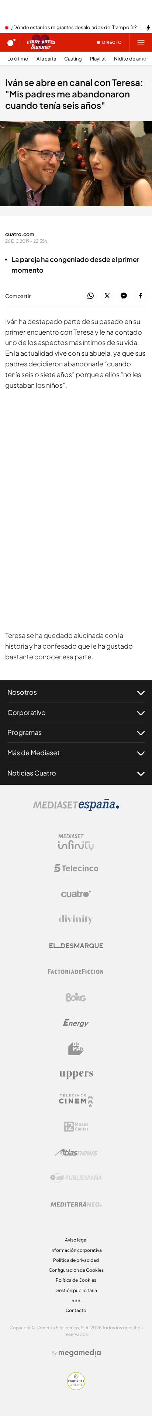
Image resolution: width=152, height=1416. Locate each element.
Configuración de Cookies (76, 1270)
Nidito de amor (131, 58)
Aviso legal (76, 1240)
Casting (73, 58)
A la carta (46, 58)
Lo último (17, 58)
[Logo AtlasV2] (76, 1152)
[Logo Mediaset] (76, 809)
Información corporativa (76, 1250)
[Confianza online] (76, 1388)
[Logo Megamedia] (80, 1353)
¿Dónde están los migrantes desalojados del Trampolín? (74, 28)
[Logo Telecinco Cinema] (76, 1101)
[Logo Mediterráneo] (76, 1204)
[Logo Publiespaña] (76, 1178)
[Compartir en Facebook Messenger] (123, 296)
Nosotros (22, 692)
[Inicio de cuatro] (11, 42)
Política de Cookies (76, 1280)
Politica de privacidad (76, 1260)
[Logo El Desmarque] (76, 945)
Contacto (76, 1310)
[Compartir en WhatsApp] (90, 296)
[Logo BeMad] (76, 1049)
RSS (76, 1300)
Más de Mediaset (33, 752)
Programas (24, 732)
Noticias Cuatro (31, 773)
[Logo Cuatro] (76, 894)
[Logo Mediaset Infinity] (76, 842)
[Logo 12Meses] (76, 1127)
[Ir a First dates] (41, 42)
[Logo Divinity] (76, 920)
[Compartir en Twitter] (107, 296)
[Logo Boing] (76, 997)
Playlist (98, 58)
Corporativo (26, 712)
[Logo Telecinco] (76, 868)
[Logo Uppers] (76, 1075)
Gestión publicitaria (76, 1290)
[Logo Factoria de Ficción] (76, 971)
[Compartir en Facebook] (140, 296)
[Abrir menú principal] (141, 42)
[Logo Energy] (76, 1023)
